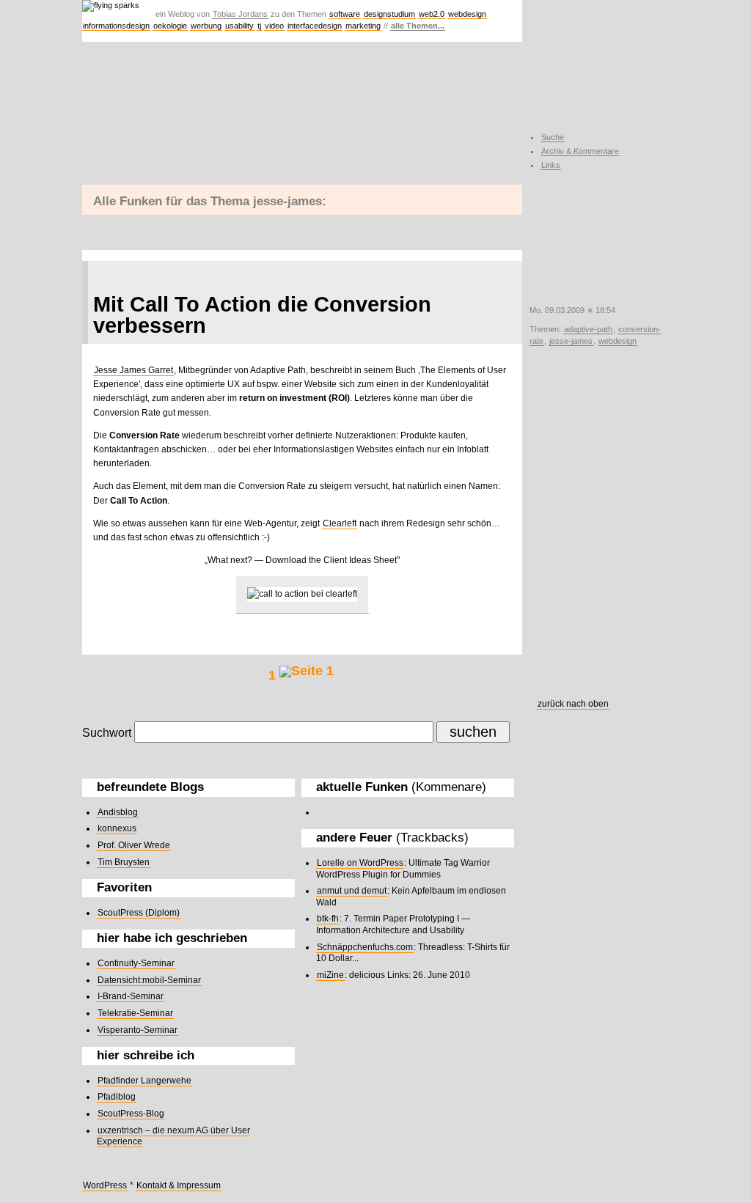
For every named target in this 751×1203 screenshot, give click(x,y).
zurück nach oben (573, 704)
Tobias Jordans (240, 14)
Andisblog (118, 812)
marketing (363, 25)
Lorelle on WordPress (360, 863)
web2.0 (431, 14)
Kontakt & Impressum (178, 1185)
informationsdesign (116, 25)
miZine (330, 975)
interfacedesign (314, 25)
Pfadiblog (117, 1097)
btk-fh (328, 918)
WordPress (105, 1185)
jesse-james (571, 340)
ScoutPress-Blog (131, 1113)
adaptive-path (588, 329)
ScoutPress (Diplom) (139, 913)
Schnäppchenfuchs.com (365, 947)
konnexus (117, 828)
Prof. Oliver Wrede (134, 845)
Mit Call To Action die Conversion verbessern (262, 315)
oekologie (170, 25)
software (344, 14)
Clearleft (339, 523)
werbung (206, 25)
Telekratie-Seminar (135, 1013)
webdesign (467, 14)
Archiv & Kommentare (580, 151)
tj (259, 25)
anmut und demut (352, 891)
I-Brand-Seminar (131, 996)
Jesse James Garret (133, 370)
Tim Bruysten (124, 862)
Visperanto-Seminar (137, 1030)
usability (239, 25)
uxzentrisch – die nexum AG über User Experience (173, 1136)
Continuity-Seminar (136, 963)
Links (550, 165)
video (274, 25)
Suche (552, 137)
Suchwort (106, 732)
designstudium (389, 14)
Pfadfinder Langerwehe (144, 1080)
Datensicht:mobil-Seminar (149, 980)
